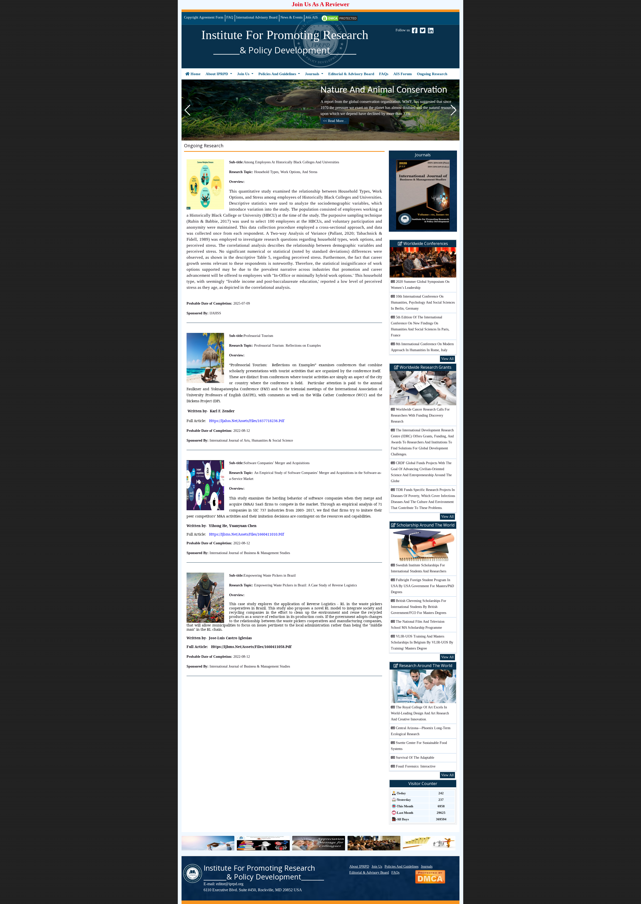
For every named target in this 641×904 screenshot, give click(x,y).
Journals (312, 74)
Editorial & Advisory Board (351, 74)
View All (447, 359)
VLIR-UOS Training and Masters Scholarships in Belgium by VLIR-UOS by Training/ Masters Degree (422, 642)
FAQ (229, 17)
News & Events (291, 17)
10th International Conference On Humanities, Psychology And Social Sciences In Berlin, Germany (423, 302)
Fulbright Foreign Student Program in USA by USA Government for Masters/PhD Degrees (422, 586)
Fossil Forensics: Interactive (415, 766)
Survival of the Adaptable (415, 757)
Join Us (243, 74)
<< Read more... (335, 121)
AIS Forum (402, 74)
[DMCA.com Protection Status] (339, 18)
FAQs (383, 74)
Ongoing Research (432, 74)
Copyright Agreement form (203, 17)
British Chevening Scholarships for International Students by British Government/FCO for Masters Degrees (418, 607)
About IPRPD (217, 74)
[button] (453, 110)
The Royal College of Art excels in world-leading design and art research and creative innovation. (420, 713)
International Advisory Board (256, 17)
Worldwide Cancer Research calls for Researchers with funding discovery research (420, 415)
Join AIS (311, 17)
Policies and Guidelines (277, 74)
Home (196, 74)
